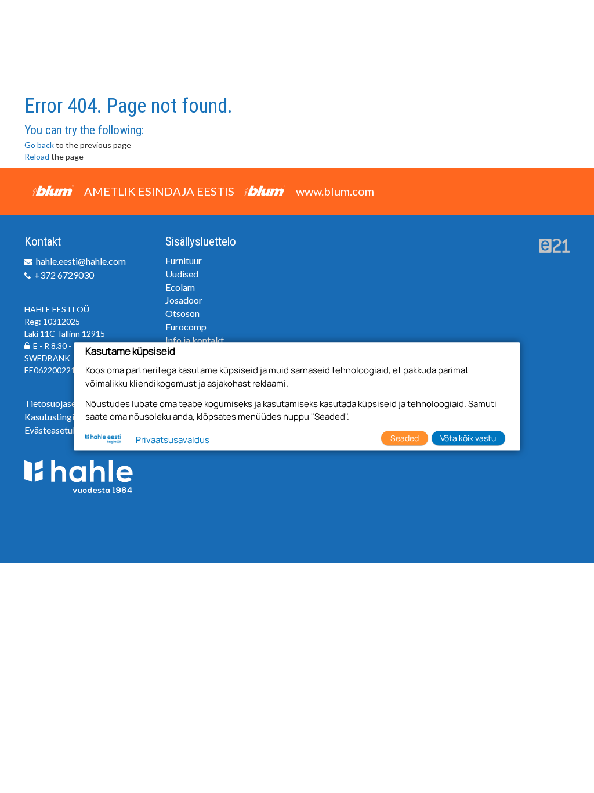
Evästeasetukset (57, 429)
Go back (39, 145)
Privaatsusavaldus (172, 440)
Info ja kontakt (194, 339)
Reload (36, 156)
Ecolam (180, 287)
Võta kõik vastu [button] (468, 438)
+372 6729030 (64, 274)
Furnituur (183, 260)
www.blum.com (335, 191)
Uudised (181, 273)
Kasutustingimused (63, 416)
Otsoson (182, 313)
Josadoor (183, 299)
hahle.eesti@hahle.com (81, 260)
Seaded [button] (404, 438)
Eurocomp (186, 326)
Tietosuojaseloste (60, 403)
